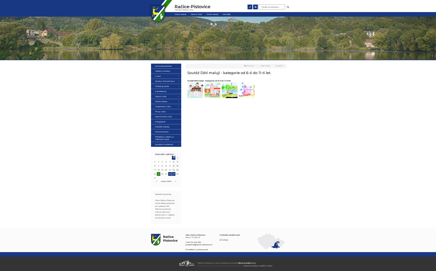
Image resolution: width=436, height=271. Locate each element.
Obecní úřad (196, 14)
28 (170, 174)
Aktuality (226, 14)
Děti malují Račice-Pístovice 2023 (267, 66)
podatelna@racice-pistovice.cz (198, 245)
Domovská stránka (251, 66)
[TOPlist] (224, 240)
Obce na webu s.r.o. (247, 263)
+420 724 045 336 (193, 242)
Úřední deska (212, 14)
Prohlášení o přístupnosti (196, 249)
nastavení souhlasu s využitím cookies (257, 266)
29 (174, 174)
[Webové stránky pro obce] (173, 263)
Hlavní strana (180, 14)
